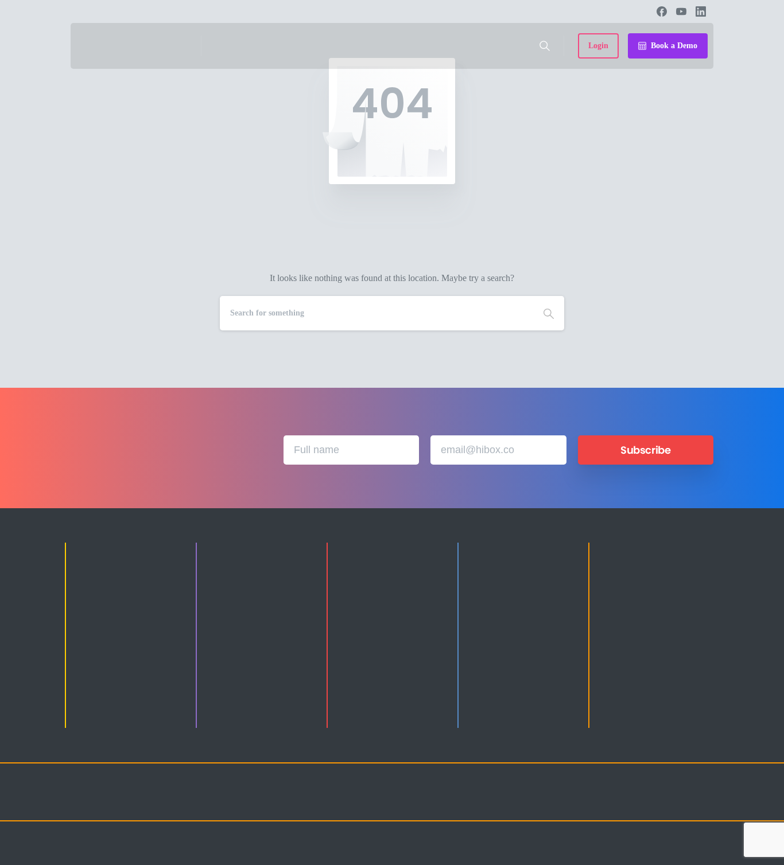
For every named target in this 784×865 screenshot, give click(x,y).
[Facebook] (662, 11)
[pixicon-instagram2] (587, 802)
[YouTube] (681, 11)
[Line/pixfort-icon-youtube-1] (656, 802)
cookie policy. (463, 853)
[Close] (496, 853)
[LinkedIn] (701, 11)
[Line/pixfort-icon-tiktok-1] (678, 802)
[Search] (544, 46)
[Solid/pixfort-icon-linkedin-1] (633, 802)
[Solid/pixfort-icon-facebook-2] (610, 802)
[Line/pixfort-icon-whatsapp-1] (701, 802)
